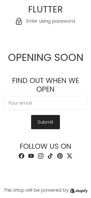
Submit (45, 122)
